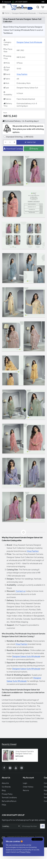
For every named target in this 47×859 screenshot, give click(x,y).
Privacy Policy (25, 852)
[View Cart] (42, 7)
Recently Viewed (9, 744)
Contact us (20, 591)
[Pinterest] (21, 767)
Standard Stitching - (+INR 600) (19, 136)
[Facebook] (4, 767)
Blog (4, 790)
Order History (28, 787)
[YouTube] (15, 767)
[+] (14, 142)
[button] (30, 142)
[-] (5, 142)
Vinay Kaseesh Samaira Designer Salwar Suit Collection (24, 752)
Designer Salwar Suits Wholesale (24, 13)
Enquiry (34, 148)
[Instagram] (10, 767)
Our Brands (6, 787)
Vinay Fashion (22, 74)
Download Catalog (14, 148)
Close (38, 839)
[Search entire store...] (37, 7)
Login (25, 783)
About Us (5, 783)
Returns (26, 790)
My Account (28, 777)
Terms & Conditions (9, 797)
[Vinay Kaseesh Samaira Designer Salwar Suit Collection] (8, 755)
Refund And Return (9, 801)
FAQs (4, 805)
